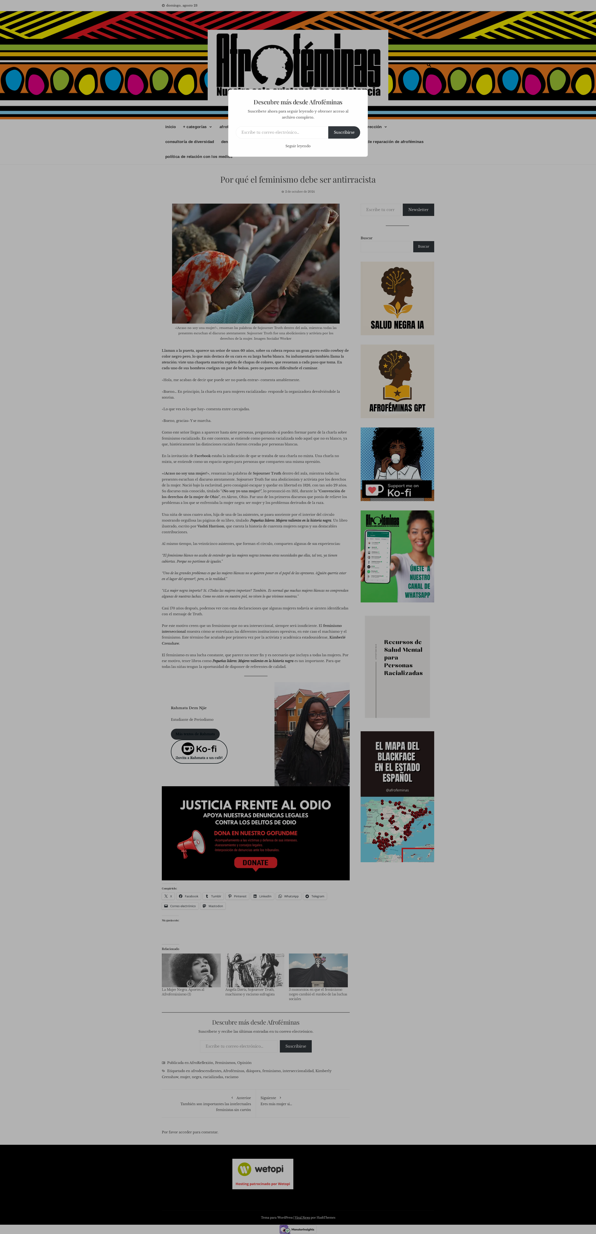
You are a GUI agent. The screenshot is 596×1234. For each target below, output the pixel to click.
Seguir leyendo (298, 146)
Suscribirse (344, 132)
